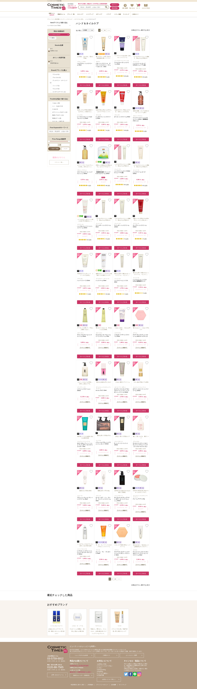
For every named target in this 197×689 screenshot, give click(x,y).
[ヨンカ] (98, 549)
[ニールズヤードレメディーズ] (122, 60)
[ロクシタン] (80, 332)
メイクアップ (89, 14)
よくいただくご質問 (131, 655)
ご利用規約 (90, 684)
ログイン (114, 5)
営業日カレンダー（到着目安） (81, 675)
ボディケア (99, 14)
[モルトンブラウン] (137, 115)
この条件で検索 (54, 148)
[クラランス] (80, 224)
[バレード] (80, 495)
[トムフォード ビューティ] (139, 387)
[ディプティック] (81, 387)
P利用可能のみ (54, 63)
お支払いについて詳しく (109, 679)
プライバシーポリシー (102, 684)
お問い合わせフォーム (57, 675)
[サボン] (98, 61)
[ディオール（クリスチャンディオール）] (103, 388)
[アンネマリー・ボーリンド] (102, 278)
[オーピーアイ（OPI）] (120, 387)
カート (138, 8)
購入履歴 (125, 8)
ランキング (126, 14)
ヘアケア (108, 14)
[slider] (49, 141)
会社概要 (113, 684)
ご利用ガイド (135, 14)
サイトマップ (122, 684)
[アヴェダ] (80, 278)
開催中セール (61, 14)
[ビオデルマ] (117, 332)
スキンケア (80, 14)
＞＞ (109, 30)
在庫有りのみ (54, 51)
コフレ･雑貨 (117, 14)
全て (51, 48)
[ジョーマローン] (119, 441)
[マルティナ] (99, 170)
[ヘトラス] (98, 440)
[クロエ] (135, 549)
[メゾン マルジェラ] (82, 549)
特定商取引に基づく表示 (77, 684)
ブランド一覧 (70, 14)
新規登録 (114, 8)
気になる (132, 8)
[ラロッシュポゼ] (81, 61)
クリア (65, 148)
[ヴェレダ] (98, 114)
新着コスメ (52, 14)
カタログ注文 (146, 8)
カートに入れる (85, 85)
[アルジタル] (136, 441)
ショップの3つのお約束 (81, 655)
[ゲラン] (135, 332)
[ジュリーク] (136, 61)
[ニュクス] (80, 114)
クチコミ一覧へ (59, 162)
